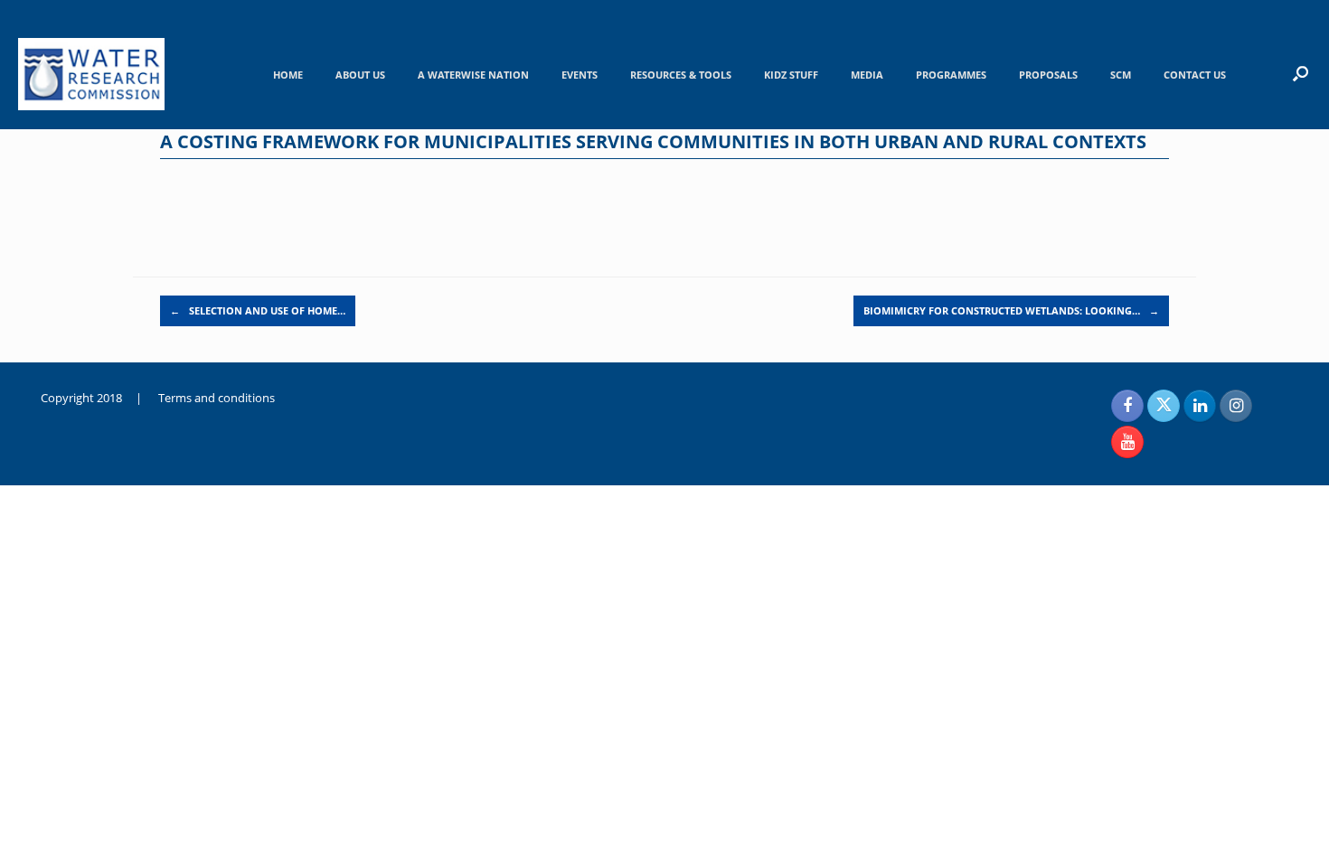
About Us (360, 74)
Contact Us (1195, 74)
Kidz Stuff (791, 74)
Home (288, 74)
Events (579, 74)
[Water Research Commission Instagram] (1236, 406)
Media (867, 74)
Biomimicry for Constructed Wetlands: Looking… (1011, 310)
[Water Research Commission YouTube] (1127, 442)
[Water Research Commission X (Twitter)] (1163, 406)
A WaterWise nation (473, 74)
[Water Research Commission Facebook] (1127, 406)
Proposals (1048, 74)
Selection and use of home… (257, 310)
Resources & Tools (680, 74)
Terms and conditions (216, 398)
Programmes (951, 74)
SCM (1120, 74)
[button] (1300, 73)
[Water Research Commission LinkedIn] (1199, 406)
